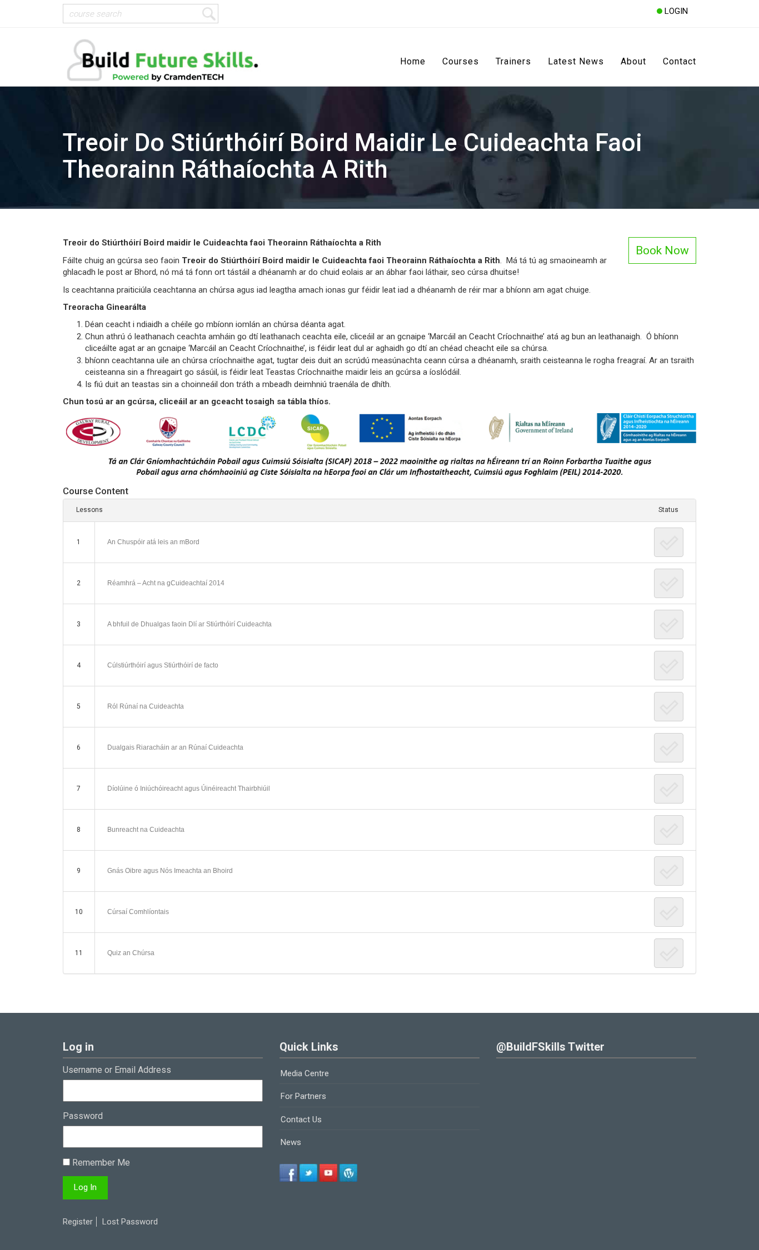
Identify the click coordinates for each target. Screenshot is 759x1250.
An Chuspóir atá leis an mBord (153, 542)
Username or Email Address (117, 1070)
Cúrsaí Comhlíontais (138, 912)
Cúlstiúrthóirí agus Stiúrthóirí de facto (162, 665)
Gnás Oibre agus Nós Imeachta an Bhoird (170, 871)
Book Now (662, 250)
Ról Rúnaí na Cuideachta (145, 706)
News (291, 1142)
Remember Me (100, 1162)
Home (413, 61)
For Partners (303, 1096)
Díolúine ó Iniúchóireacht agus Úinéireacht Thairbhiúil (188, 788)
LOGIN (675, 11)
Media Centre (305, 1073)
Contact (679, 61)
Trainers (513, 61)
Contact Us (301, 1120)
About (633, 61)
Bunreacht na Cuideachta (145, 830)
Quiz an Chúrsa (130, 953)
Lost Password (130, 1222)
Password (83, 1116)
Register (78, 1222)
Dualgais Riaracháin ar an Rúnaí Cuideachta (175, 747)
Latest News (576, 61)
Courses (460, 61)
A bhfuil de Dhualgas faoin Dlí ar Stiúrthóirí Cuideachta (189, 624)
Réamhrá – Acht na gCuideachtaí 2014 (165, 583)
